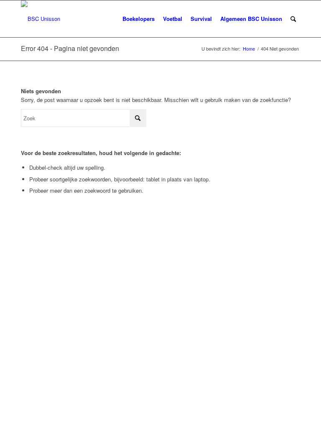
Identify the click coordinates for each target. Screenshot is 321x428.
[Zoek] (293, 18)
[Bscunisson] (40, 18)
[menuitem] (138, 18)
